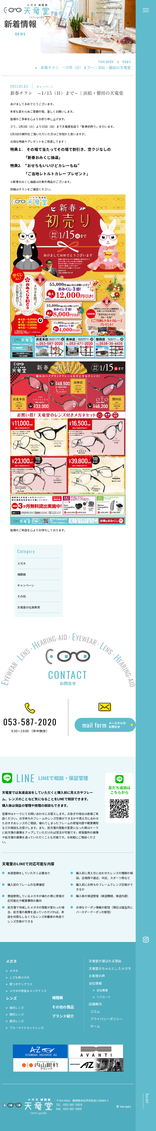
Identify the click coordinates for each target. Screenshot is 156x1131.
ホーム (95, 1026)
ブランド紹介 (63, 1016)
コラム (95, 1011)
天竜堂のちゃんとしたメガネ (110, 968)
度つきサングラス (21, 984)
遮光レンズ (17, 1021)
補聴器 (21, 574)
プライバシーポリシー (106, 1018)
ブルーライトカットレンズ (27, 1028)
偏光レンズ (17, 1008)
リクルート (103, 997)
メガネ (21, 563)
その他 (21, 596)
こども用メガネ (19, 977)
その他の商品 (63, 1006)
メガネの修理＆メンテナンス (28, 991)
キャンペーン (44, 87)
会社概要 (102, 990)
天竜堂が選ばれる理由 (105, 960)
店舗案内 (95, 1003)
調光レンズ (17, 1014)
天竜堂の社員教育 (28, 607)
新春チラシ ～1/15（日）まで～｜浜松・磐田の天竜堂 (66, 93)
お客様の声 (97, 975)
